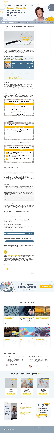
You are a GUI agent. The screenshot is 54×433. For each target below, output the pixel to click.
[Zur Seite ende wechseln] (12, 269)
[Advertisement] (43, 39)
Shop (39, 374)
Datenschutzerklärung (11, 429)
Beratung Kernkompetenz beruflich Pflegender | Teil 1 (10, 338)
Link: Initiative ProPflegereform (11, 77)
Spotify (13, 59)
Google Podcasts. (8, 59)
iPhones (21, 58)
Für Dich (25, 5)
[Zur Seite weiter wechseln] (10, 269)
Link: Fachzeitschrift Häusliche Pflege (12, 76)
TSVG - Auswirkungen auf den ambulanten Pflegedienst (9, 317)
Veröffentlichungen (16, 5)
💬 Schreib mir (33, 5)
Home (4, 5)
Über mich (28, 5)
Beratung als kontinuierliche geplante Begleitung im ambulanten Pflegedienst (42, 317)
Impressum (5, 429)
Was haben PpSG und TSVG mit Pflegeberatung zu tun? (41, 338)
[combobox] (43, 5)
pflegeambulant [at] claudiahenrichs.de (45, 427)
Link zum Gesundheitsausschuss (14, 255)
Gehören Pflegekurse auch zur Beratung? (27, 317)
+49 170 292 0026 (36, 427)
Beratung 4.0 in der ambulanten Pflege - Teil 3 (27, 338)
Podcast (21, 5)
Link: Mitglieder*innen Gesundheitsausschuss (14, 78)
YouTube (17, 59)
